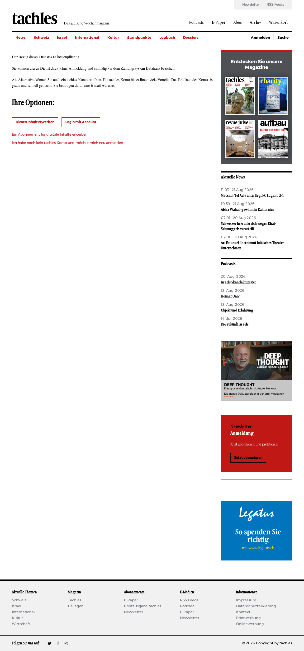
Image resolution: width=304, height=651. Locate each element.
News (20, 37)
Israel (62, 37)
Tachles (74, 600)
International (87, 37)
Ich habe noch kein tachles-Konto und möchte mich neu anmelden (67, 143)
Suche (283, 37)
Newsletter (251, 4)
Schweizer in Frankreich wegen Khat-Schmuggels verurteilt (248, 226)
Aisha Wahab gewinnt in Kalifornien (247, 209)
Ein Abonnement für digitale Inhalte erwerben (49, 134)
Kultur (113, 37)
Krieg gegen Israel (199, 48)
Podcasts (196, 22)
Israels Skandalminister (238, 282)
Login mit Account (80, 122)
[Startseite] (34, 18)
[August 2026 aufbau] (273, 140)
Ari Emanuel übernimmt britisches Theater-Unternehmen (253, 245)
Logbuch (167, 37)
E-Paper (218, 22)
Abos (237, 22)
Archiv (255, 22)
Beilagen (76, 606)
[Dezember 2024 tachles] (240, 97)
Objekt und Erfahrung (237, 310)
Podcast (187, 606)
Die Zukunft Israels (234, 324)
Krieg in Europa (197, 70)
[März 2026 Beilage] (273, 97)
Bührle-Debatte (197, 59)
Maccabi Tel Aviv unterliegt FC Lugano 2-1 (252, 195)
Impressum (246, 600)
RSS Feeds (275, 4)
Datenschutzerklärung (256, 606)
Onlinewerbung (250, 624)
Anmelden (260, 37)
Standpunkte (139, 37)
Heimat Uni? (230, 296)
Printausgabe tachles (142, 606)
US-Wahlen (193, 80)
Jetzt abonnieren (248, 458)
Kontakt (243, 612)
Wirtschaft (21, 624)
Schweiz (41, 37)
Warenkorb (279, 22)
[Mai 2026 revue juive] (240, 140)
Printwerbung (248, 618)
